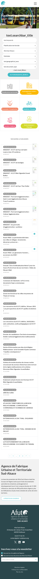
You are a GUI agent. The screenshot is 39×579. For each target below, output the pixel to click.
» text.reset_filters (19, 70)
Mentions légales (19, 567)
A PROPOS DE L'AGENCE (11, 498)
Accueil (3, 19)
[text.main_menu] (35, 3)
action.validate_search (19, 74)
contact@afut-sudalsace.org (19, 538)
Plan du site (19, 572)
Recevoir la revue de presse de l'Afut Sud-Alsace (17, 555)
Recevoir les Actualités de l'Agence (13, 553)
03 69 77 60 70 (19, 536)
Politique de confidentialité (20, 569)
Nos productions (13, 19)
